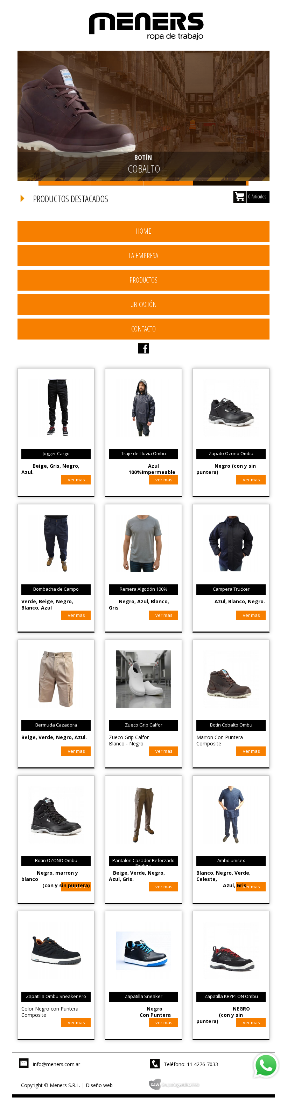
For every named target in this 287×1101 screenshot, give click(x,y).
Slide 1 (64, 183)
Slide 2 (117, 183)
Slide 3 (170, 183)
